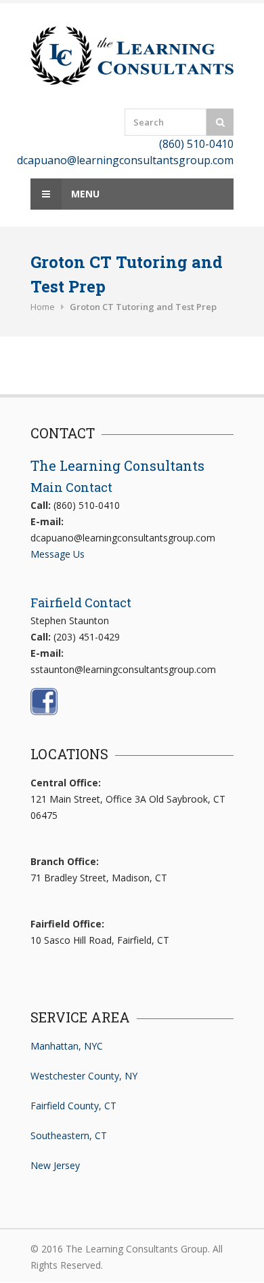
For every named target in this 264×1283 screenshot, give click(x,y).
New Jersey (55, 1165)
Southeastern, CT (68, 1135)
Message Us (57, 554)
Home (42, 307)
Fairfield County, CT (73, 1105)
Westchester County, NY (83, 1075)
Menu (84, 193)
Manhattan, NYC (66, 1045)
